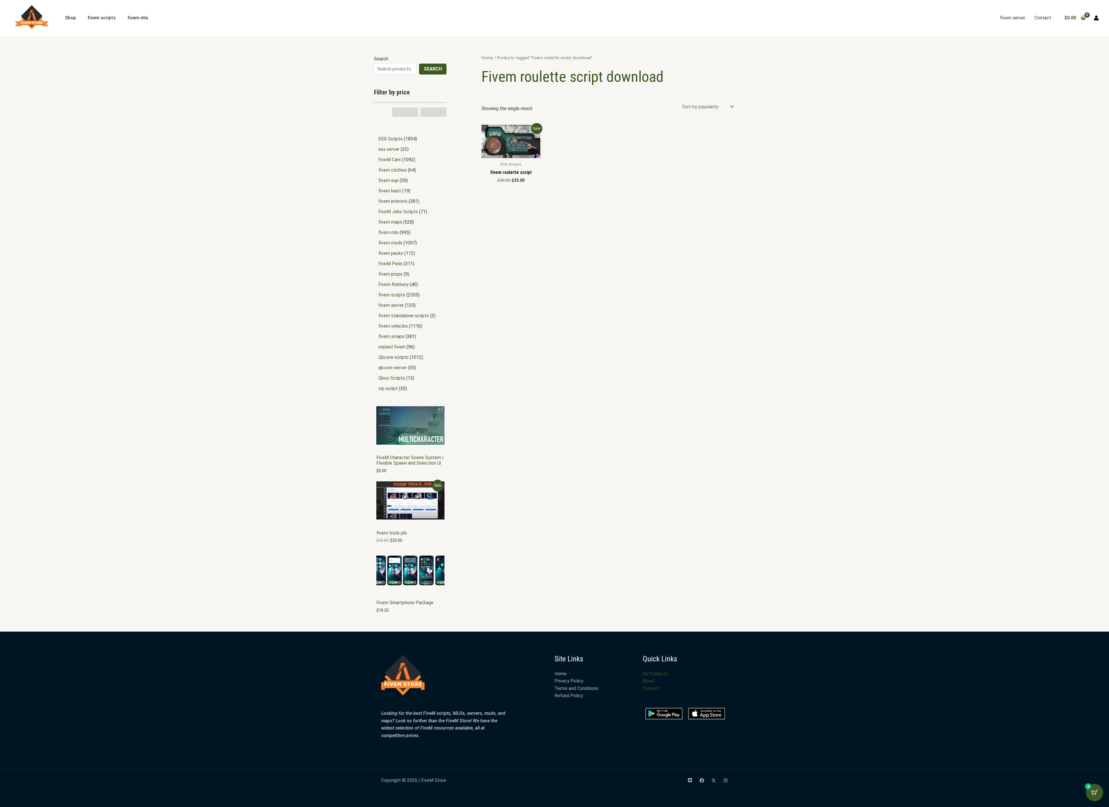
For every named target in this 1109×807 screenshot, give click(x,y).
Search (381, 59)
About (649, 681)
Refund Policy (568, 695)
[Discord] (690, 780)
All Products (655, 673)
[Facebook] (701, 780)
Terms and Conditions (576, 688)
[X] (713, 780)
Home (487, 57)
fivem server (1012, 18)
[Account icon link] (1096, 18)
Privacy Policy (568, 681)
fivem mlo (137, 18)
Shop (70, 18)
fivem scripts (102, 18)
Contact (1042, 18)
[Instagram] (725, 780)
